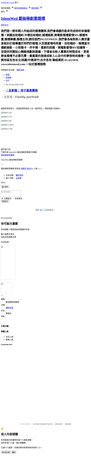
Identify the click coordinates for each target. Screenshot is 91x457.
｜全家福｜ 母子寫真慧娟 (22, 90)
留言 (29, 169)
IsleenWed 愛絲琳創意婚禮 (23, 18)
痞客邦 (24, 169)
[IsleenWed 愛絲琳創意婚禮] (8, 279)
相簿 (7, 75)
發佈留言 (5, 201)
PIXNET (27, 424)
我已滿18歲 (6, 452)
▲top (3, 182)
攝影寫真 (20, 70)
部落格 (8, 78)
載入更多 (5, 187)
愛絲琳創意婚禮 (7, 155)
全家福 (18, 178)
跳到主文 (5, 25)
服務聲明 (68, 424)
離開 (13, 452)
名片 (7, 80)
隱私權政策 (59, 424)
